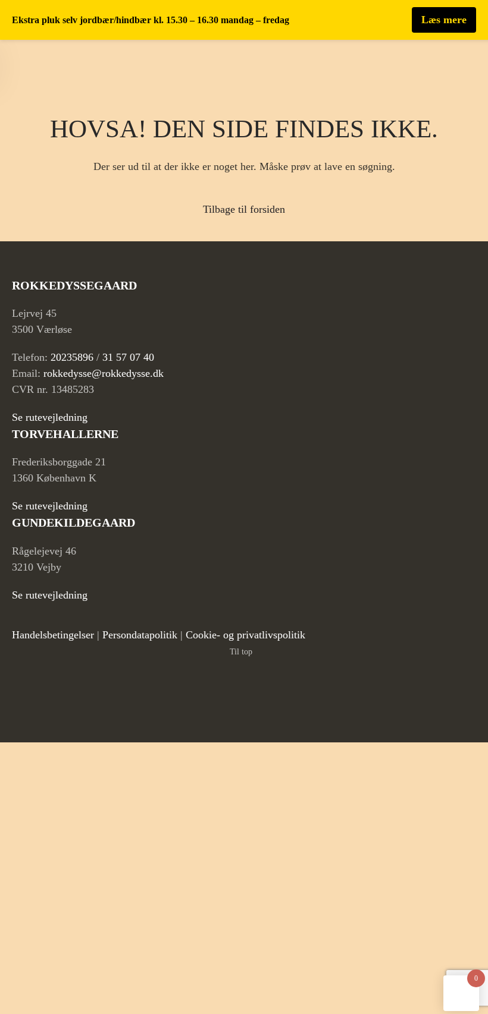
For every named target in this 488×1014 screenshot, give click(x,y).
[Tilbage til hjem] (60, 63)
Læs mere (444, 20)
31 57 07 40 (128, 357)
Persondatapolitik (139, 635)
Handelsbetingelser (53, 635)
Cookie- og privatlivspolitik (245, 635)
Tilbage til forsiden (244, 209)
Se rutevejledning (49, 417)
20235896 (72, 357)
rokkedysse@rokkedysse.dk (103, 373)
